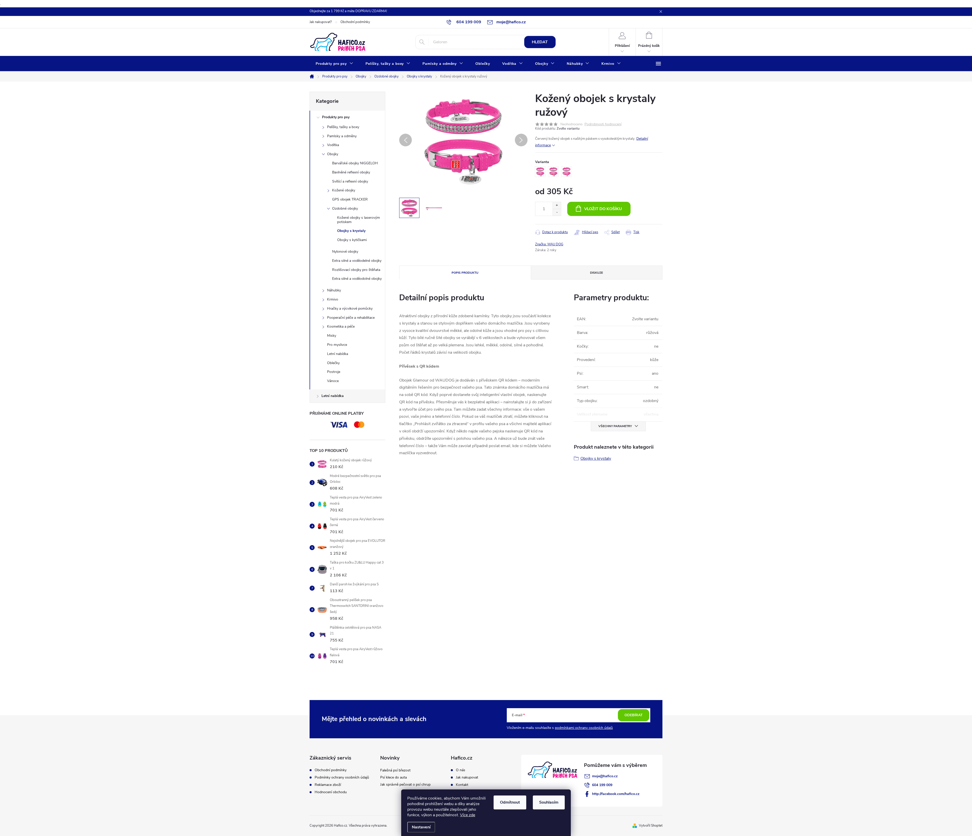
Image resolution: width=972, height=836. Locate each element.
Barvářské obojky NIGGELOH (355, 163)
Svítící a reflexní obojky (350, 181)
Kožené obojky (343, 190)
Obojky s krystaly (351, 230)
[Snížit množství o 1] (557, 212)
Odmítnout (510, 802)
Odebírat (633, 715)
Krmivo (332, 299)
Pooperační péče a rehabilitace (351, 317)
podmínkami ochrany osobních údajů (584, 727)
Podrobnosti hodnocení (602, 124)
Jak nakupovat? (321, 22)
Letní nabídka (337, 353)
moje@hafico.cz (605, 776)
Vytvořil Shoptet (650, 825)
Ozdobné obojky (345, 208)
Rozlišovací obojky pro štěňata (356, 269)
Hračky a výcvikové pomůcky (350, 308)
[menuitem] (334, 64)
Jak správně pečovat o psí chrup (405, 784)
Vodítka (333, 145)
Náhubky (334, 290)
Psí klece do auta (393, 777)
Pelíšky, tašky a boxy (343, 127)
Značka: (549, 244)
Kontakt (462, 785)
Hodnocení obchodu (331, 792)
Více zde (467, 815)
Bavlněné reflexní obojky (351, 172)
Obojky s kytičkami (352, 239)
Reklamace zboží (328, 785)
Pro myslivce (337, 344)
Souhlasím (548, 802)
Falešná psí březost (395, 770)
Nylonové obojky (345, 251)
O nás (460, 770)
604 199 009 (602, 785)
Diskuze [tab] (596, 273)
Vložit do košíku (603, 209)
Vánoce (333, 381)
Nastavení (421, 827)
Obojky (332, 154)
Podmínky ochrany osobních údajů (342, 777)
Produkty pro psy (336, 117)
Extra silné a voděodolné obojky (357, 278)
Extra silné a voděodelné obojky (356, 260)
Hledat (540, 42)
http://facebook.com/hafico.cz (615, 793)
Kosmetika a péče (341, 326)
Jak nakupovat (467, 777)
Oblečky (333, 363)
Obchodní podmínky (355, 22)
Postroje (333, 371)
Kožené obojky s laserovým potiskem (358, 219)
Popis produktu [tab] (465, 273)
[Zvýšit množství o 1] (557, 205)
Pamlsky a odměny (342, 136)
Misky (331, 335)
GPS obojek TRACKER (350, 199)
